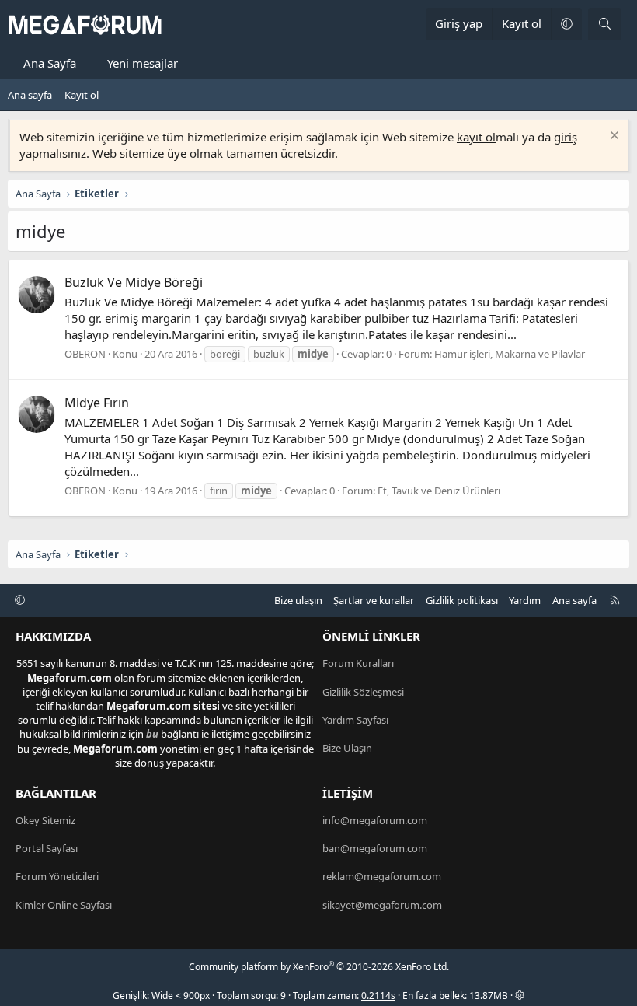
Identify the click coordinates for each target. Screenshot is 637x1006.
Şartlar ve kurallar (373, 600)
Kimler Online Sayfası (64, 905)
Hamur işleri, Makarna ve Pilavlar (509, 354)
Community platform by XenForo (319, 966)
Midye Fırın (96, 402)
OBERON (85, 354)
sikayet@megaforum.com (382, 905)
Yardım (525, 600)
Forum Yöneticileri (57, 876)
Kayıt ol (81, 95)
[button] (566, 24)
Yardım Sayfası (355, 720)
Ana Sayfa (49, 63)
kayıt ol (476, 137)
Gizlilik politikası (462, 600)
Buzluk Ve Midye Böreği (133, 282)
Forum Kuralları (358, 663)
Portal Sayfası (47, 848)
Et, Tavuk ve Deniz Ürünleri (439, 491)
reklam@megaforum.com (381, 876)
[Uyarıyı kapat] (612, 137)
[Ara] (604, 24)
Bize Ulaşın (347, 748)
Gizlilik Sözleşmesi (363, 692)
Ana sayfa (30, 95)
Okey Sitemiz (45, 820)
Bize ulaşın (298, 600)
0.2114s (378, 995)
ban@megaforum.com (374, 848)
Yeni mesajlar (142, 63)
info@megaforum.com (374, 820)
